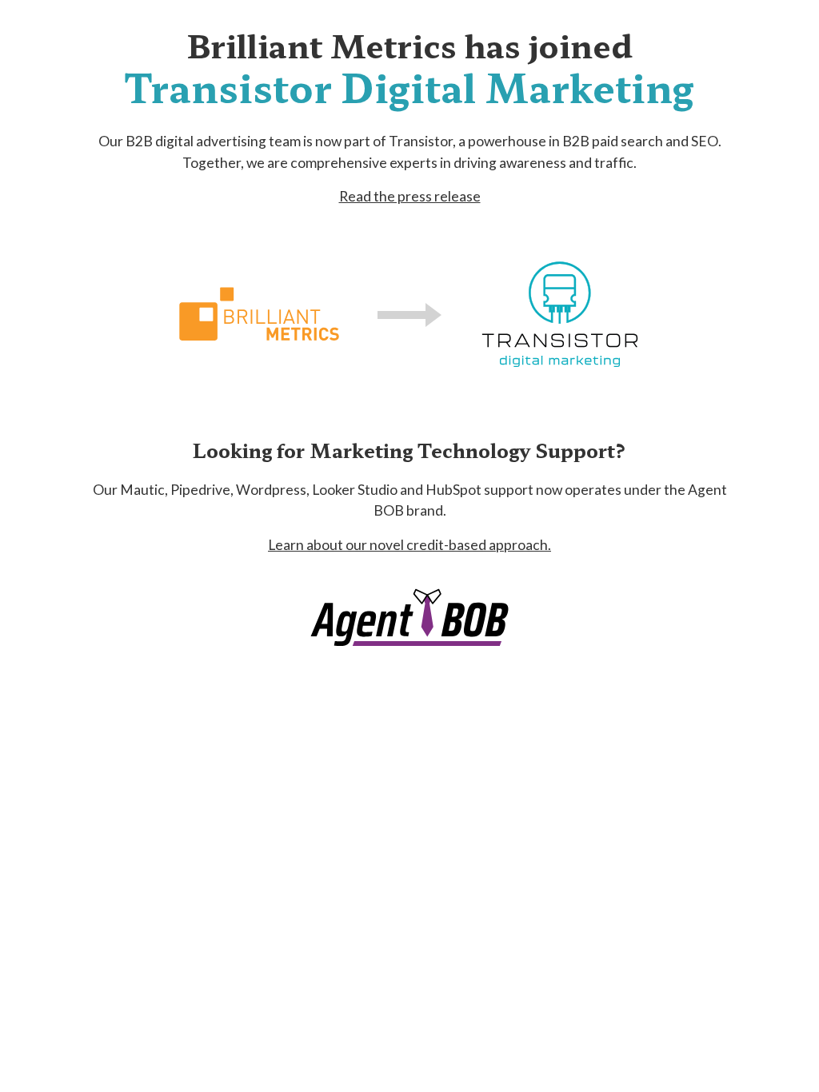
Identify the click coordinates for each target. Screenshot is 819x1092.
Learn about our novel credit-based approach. (409, 544)
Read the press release (410, 196)
